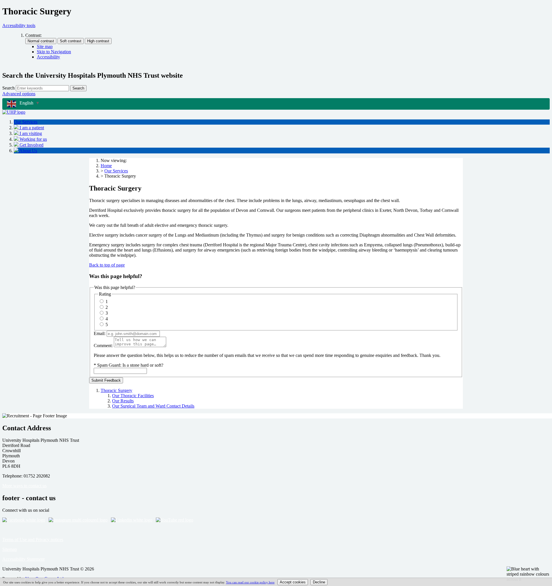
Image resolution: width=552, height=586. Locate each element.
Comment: (103, 345)
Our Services (116, 170)
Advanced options (18, 93)
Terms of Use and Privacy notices (32, 539)
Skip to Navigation (54, 51)
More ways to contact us (24, 485)
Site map (45, 46)
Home (106, 165)
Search (8, 87)
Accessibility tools (18, 25)
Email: (100, 333)
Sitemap (9, 549)
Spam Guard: (130, 365)
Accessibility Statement (23, 559)
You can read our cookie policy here (250, 582)
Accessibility (48, 56)
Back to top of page (107, 264)
